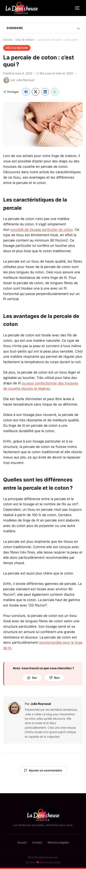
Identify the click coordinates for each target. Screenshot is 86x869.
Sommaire (15, 28)
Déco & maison (25, 39)
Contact (37, 842)
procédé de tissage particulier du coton (42, 230)
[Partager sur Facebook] (26, 92)
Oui (34, 677)
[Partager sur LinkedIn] (45, 92)
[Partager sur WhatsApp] (55, 92)
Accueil (7, 39)
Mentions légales (58, 842)
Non (57, 677)
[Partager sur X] (35, 92)
